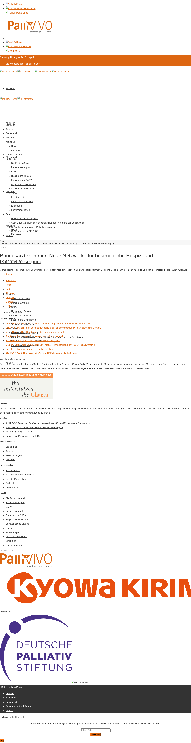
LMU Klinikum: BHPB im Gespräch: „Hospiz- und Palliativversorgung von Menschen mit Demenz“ (54, 328)
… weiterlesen (7, 274)
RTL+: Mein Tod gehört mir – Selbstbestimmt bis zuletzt (33, 340)
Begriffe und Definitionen (23, 320)
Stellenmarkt (12, 157)
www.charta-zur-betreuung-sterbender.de (78, 368)
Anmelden (95, 734)
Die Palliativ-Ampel (20, 298)
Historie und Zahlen (21, 176)
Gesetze (10, 214)
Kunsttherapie (18, 197)
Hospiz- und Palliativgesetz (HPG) (23, 436)
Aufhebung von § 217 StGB (24, 231)
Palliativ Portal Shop (16, 479)
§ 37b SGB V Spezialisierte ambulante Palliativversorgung (34, 427)
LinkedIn (10, 302)
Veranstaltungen (14, 154)
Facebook (11, 280)
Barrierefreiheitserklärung (18, 706)
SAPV (14, 307)
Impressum (11, 698)
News (14, 146)
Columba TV (12, 487)
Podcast (10, 483)
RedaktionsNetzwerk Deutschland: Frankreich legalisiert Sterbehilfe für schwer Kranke (48, 323)
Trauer (14, 193)
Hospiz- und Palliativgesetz (24, 218)
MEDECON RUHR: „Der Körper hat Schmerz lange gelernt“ (35, 332)
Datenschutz (12, 702)
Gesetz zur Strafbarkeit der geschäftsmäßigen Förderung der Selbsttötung (47, 223)
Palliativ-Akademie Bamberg (20, 474)
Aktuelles (10, 191)
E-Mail (9, 306)
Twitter (9, 285)
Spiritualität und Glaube (23, 188)
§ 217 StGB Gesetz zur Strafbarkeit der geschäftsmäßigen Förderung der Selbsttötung (48, 423)
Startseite (10, 88)
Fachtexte (16, 234)
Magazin (31, 57)
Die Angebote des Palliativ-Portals (23, 64)
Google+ (10, 297)
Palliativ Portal (13, 470)
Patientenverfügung (21, 303)
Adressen (10, 129)
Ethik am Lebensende (22, 201)
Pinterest (10, 293)
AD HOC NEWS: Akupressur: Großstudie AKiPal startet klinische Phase (41, 353)
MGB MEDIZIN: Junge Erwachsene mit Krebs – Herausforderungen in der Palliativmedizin (50, 345)
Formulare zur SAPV (21, 315)
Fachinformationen (20, 210)
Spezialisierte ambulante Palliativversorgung (33, 227)
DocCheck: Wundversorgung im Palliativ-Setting (29, 349)
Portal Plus (11, 159)
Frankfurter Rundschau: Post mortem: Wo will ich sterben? (34, 336)
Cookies (10, 693)
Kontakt (9, 235)
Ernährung (16, 206)
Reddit (9, 289)
